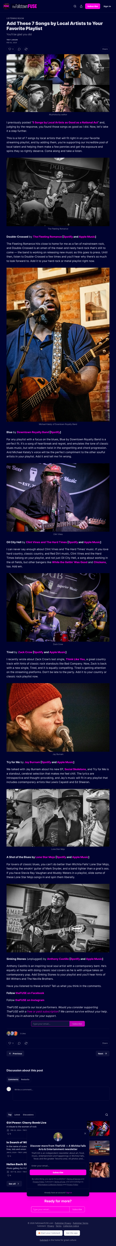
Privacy (50, 1226)
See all (12, 1183)
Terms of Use (59, 1181)
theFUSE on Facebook (30, 993)
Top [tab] (9, 1114)
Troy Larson (12, 40)
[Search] (75, 6)
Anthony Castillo (58, 959)
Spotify (68, 236)
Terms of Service (73, 1179)
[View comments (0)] (19, 49)
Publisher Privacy (63, 1223)
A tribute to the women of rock (21, 1126)
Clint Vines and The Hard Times (46, 542)
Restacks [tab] (25, 1079)
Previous (17, 1053)
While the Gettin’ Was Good (69, 562)
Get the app (72, 1233)
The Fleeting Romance (47, 236)
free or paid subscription (42, 1011)
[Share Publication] (81, 6)
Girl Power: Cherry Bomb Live (26, 1122)
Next (100, 1053)
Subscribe (92, 6)
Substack (44, 1240)
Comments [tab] (13, 1079)
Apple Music (87, 236)
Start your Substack (50, 1233)
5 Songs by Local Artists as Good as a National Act (65, 122)
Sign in (107, 6)
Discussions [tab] (28, 1114)
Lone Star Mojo (45, 857)
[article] (58, 1128)
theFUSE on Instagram (29, 1000)
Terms (59, 1226)
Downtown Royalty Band (33, 432)
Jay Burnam (32, 762)
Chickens (100, 562)
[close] (85, 1133)
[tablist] (19, 1079)
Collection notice (71, 1226)
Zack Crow (25, 652)
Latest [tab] (17, 1114)
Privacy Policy (38, 1181)
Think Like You (75, 659)
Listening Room (15, 18)
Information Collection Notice (50, 1184)
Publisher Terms (80, 1223)
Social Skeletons (75, 769)
